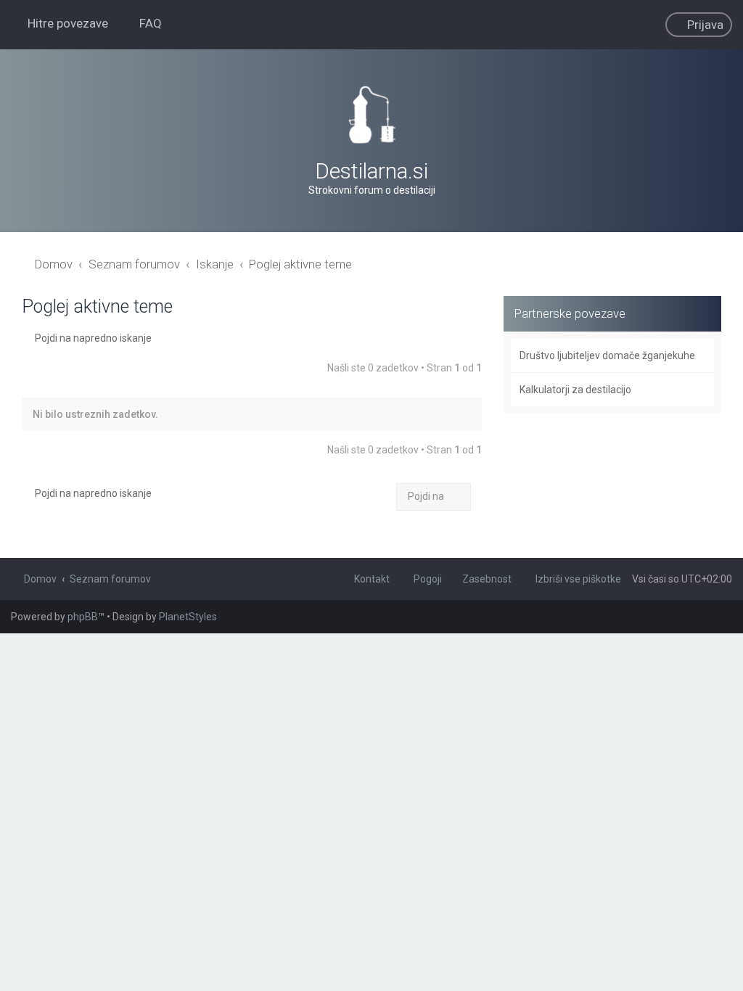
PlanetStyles (188, 616)
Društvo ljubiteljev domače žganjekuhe (607, 355)
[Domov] (371, 115)
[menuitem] (144, 23)
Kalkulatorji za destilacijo (575, 389)
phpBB (82, 616)
